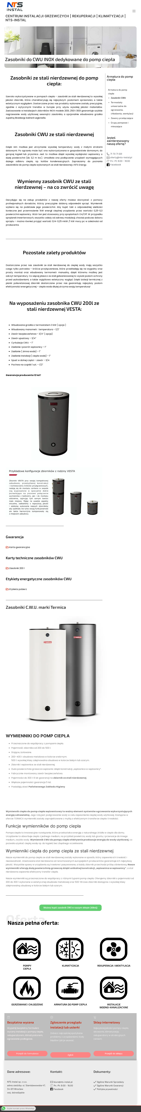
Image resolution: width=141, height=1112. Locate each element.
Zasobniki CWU (118, 97)
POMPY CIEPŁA (27, 967)
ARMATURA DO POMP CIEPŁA (70, 1004)
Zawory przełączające (122, 118)
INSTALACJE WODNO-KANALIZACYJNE (114, 1006)
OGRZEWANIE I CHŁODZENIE (27, 1004)
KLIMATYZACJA (70, 965)
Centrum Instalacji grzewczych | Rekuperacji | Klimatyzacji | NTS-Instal (66, 18)
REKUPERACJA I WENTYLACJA (113, 965)
